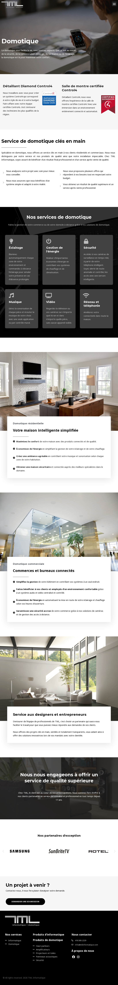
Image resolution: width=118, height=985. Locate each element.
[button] (114, 3)
